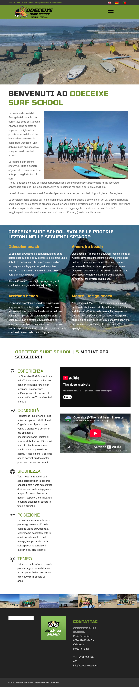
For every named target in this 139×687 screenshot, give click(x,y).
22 (95, 604)
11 (65, 604)
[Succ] (131, 601)
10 (63, 604)
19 (87, 604)
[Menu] (109, 12)
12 (68, 604)
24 (101, 604)
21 (92, 604)
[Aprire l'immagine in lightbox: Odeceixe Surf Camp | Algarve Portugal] (16, 603)
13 (71, 604)
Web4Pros (55, 682)
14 (73, 604)
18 (84, 604)
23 (98, 604)
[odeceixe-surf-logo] (60, 12)
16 (79, 604)
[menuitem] (117, 12)
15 (76, 604)
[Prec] (8, 601)
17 (82, 604)
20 (90, 604)
